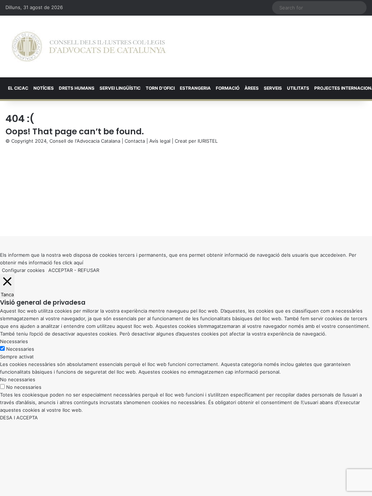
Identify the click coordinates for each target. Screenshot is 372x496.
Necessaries (20, 349)
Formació (227, 88)
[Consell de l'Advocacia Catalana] (88, 46)
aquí (78, 262)
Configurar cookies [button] (23, 270)
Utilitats (298, 88)
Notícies (43, 88)
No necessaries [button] (17, 379)
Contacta (135, 141)
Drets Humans (76, 88)
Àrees (251, 88)
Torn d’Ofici (160, 88)
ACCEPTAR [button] (60, 270)
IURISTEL (208, 141)
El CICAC (18, 88)
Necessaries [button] (14, 341)
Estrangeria (195, 88)
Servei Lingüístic (120, 88)
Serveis (273, 88)
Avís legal (159, 141)
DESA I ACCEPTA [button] (19, 417)
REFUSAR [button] (88, 270)
